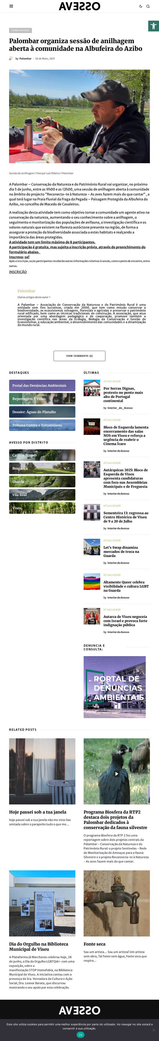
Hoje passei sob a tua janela (37, 812)
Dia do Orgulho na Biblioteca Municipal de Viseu (38, 946)
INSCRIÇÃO (18, 272)
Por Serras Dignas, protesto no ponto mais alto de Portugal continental (123, 394)
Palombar (26, 291)
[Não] (154, 1030)
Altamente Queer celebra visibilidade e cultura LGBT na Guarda (126, 586)
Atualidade (112, 381)
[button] (153, 26)
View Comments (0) (79, 356)
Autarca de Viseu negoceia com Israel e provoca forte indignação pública (125, 621)
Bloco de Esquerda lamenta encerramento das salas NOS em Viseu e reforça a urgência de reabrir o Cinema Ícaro (126, 435)
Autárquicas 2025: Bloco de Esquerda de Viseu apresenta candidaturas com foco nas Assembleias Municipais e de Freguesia (126, 478)
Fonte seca (94, 944)
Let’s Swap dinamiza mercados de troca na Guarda (121, 551)
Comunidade (20, 30)
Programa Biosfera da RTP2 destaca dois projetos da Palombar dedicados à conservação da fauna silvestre (115, 819)
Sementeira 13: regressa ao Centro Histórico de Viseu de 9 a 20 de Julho (126, 517)
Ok (80, 1034)
